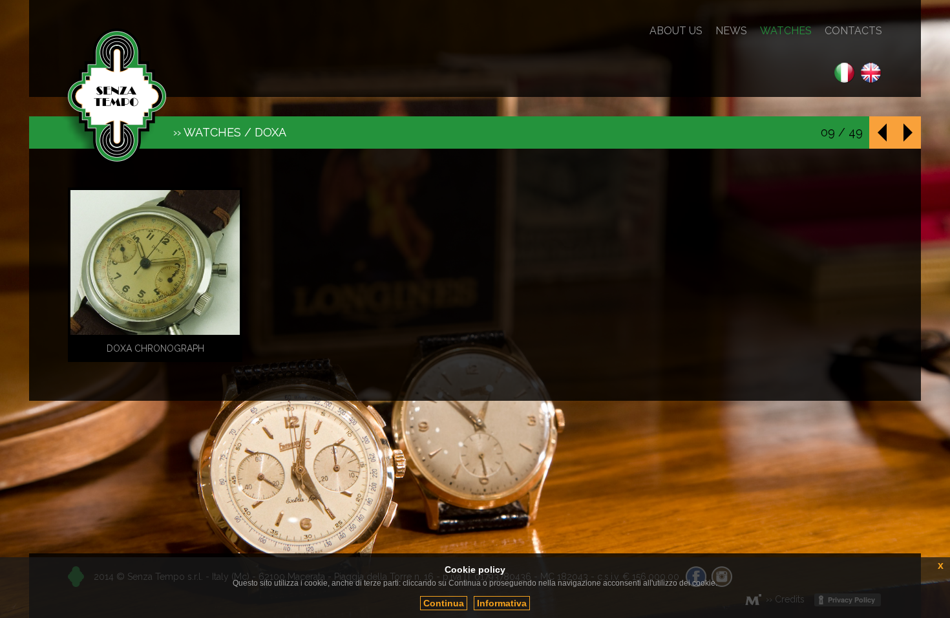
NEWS (731, 31)
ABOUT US (675, 31)
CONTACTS (853, 31)
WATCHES (786, 31)
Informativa (502, 603)
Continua (443, 603)
